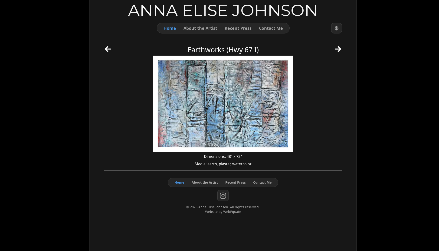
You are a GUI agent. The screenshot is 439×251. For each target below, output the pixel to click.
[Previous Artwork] (107, 51)
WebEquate (232, 211)
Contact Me (271, 28)
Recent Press (238, 28)
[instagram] (223, 195)
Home (170, 28)
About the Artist (200, 28)
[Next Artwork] (338, 51)
